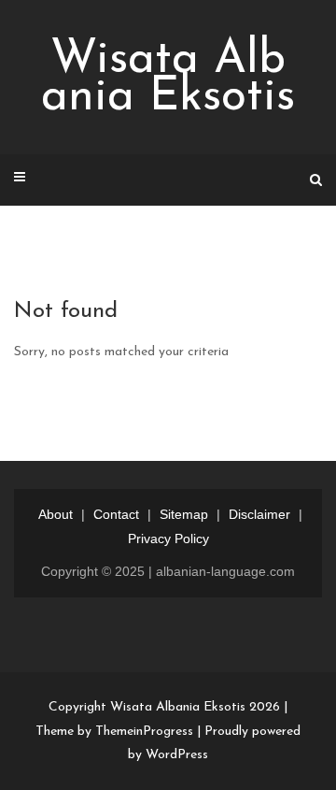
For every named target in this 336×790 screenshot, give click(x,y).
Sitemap (184, 514)
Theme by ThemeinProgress (114, 732)
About (55, 514)
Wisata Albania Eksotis (168, 79)
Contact (116, 514)
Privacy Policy (168, 538)
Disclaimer (259, 514)
